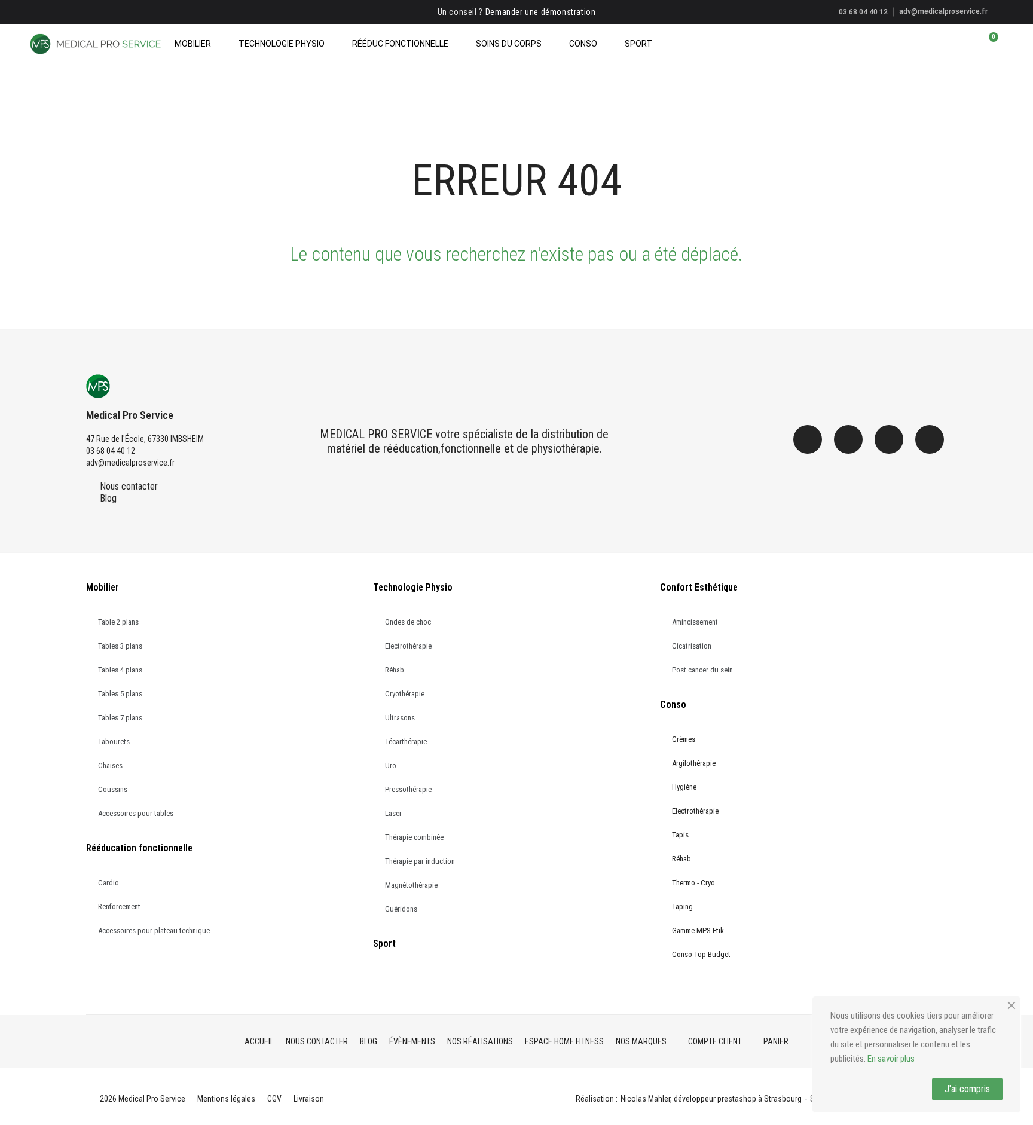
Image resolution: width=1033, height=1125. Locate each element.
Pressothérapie (408, 789)
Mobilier (193, 43)
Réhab (394, 669)
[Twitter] (889, 439)
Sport (638, 43)
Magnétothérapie (411, 885)
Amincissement (695, 621)
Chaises (110, 765)
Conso (583, 43)
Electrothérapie (408, 645)
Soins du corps (509, 43)
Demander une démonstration (540, 12)
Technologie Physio (282, 43)
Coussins (112, 789)
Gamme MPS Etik (698, 930)
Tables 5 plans (120, 693)
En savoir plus (891, 1058)
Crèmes (683, 739)
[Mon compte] (968, 43)
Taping (682, 906)
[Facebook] (807, 439)
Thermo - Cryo (693, 882)
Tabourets (114, 741)
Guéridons (401, 908)
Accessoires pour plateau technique (154, 930)
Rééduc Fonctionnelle (400, 43)
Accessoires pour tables (135, 813)
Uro (390, 765)
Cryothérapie (404, 693)
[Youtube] (929, 439)
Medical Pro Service (129, 415)
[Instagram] (848, 439)
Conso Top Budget (701, 954)
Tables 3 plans (120, 645)
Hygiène (684, 786)
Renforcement (119, 906)
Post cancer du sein (702, 669)
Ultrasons (400, 717)
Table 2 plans (118, 621)
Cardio (108, 882)
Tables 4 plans (120, 669)
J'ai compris (967, 1089)
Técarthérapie (406, 741)
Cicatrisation (691, 645)
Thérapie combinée (414, 837)
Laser (393, 813)
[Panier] (988, 43)
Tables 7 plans (120, 717)
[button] (947, 43)
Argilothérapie (694, 763)
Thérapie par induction (420, 861)
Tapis (680, 834)
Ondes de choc (408, 621)
